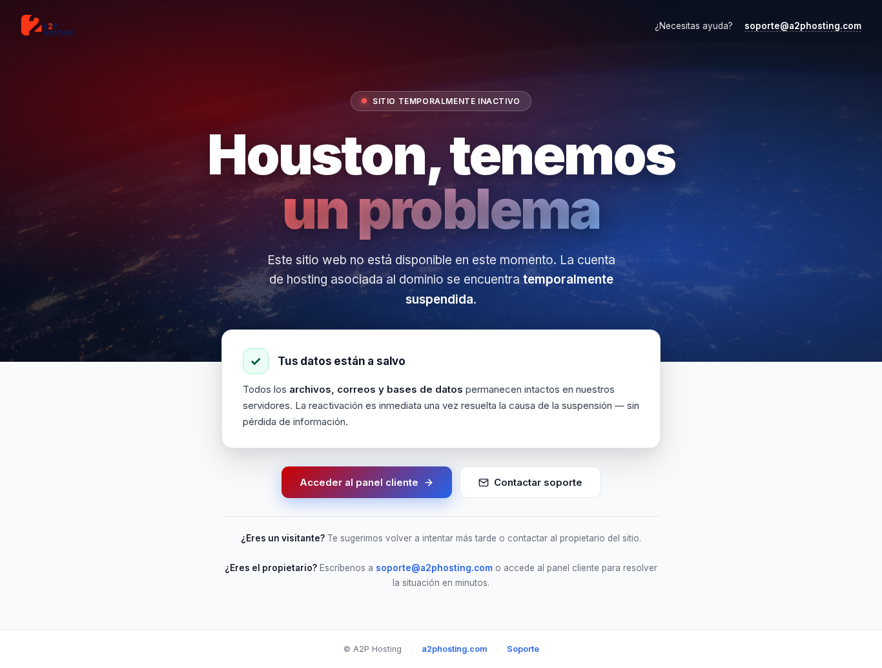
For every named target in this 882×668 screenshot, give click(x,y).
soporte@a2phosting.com (802, 26)
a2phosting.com (454, 649)
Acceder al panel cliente (359, 482)
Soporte (523, 649)
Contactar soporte (538, 482)
